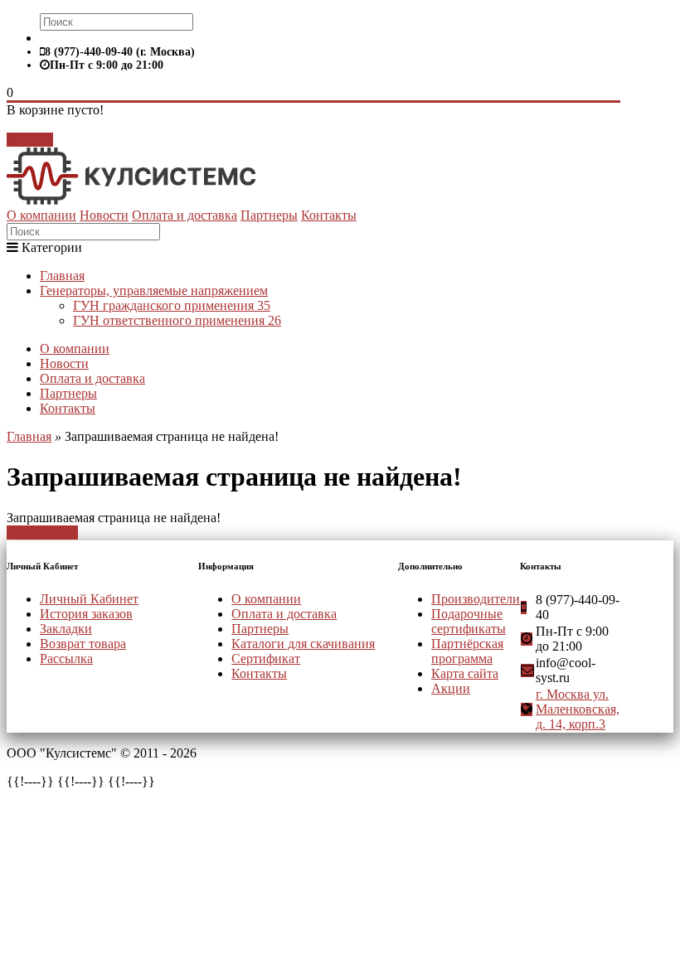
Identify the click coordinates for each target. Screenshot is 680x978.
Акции (450, 688)
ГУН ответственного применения (177, 320)
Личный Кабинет (89, 599)
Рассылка (66, 658)
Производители (475, 599)
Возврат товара (83, 644)
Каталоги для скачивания (303, 644)
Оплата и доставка (184, 215)
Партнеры (269, 215)
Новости (104, 215)
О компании (41, 215)
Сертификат (265, 658)
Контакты (329, 215)
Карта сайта (464, 673)
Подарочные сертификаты (468, 621)
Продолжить (42, 532)
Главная (62, 276)
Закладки (66, 629)
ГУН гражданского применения (171, 305)
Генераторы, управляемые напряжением (154, 290)
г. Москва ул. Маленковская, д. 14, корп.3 (577, 709)
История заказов (86, 614)
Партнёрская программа (467, 651)
